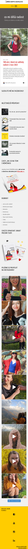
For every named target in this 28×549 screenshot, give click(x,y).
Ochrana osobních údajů (21, 546)
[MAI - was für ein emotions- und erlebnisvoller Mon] (14, 313)
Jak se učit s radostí (7, 204)
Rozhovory (5, 211)
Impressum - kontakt (5, 508)
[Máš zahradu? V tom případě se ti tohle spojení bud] (14, 461)
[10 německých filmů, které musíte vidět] (5, 120)
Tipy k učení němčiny (8, 217)
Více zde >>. (20, 171)
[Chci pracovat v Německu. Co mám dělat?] (5, 144)
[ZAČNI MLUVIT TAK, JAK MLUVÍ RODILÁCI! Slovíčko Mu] (14, 387)
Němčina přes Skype (7, 206)
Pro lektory (3, 510)
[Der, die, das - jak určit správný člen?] (5, 111)
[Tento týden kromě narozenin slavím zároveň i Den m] (14, 412)
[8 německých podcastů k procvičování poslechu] (5, 152)
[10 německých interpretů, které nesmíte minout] (5, 128)
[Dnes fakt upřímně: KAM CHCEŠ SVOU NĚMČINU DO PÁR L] (14, 337)
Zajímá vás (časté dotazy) (9, 222)
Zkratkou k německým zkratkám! (17, 136)
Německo (5, 209)
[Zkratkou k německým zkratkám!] (5, 136)
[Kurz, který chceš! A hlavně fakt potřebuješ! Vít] (14, 362)
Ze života (5, 224)
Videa (4, 219)
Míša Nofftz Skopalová (10, 82)
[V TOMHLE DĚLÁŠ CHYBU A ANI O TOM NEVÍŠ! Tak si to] (14, 486)
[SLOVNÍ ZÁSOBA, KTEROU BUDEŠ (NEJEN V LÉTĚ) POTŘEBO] (14, 436)
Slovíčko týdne (6, 214)
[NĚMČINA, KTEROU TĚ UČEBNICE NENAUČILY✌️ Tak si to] (14, 288)
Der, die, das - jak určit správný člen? (17, 111)
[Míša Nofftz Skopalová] (14, 2)
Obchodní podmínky (22, 548)
